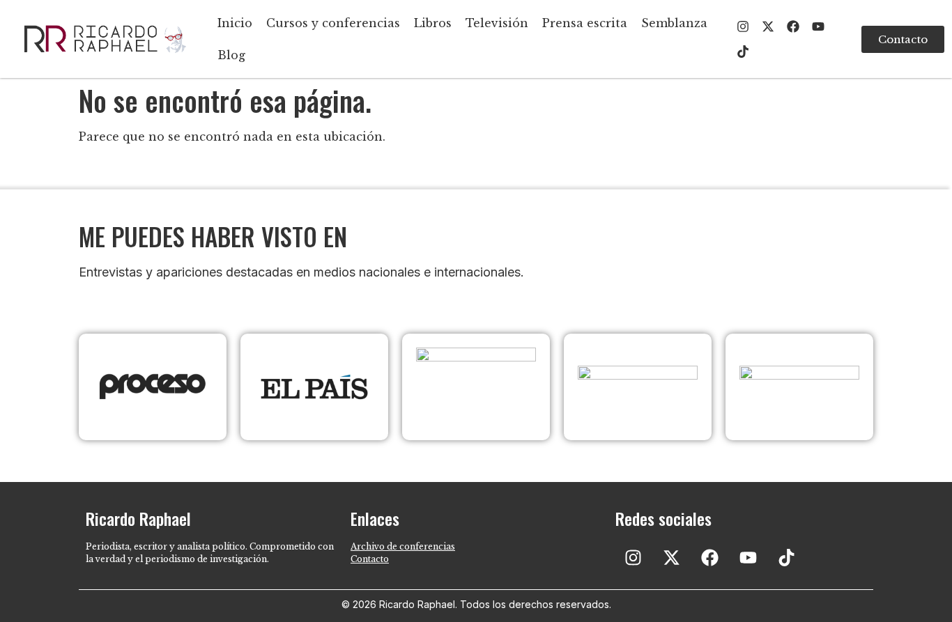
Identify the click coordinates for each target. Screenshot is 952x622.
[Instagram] (742, 26)
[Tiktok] (742, 51)
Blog (231, 55)
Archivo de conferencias (403, 546)
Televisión (497, 23)
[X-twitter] (768, 26)
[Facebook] (793, 26)
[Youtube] (818, 26)
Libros (433, 23)
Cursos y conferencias (333, 23)
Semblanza (674, 23)
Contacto (370, 559)
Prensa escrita (584, 23)
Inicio (234, 23)
